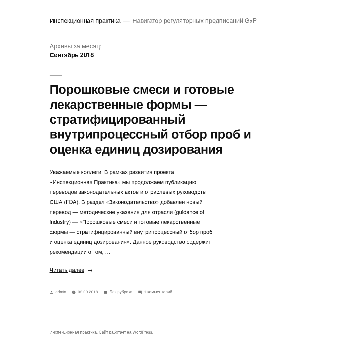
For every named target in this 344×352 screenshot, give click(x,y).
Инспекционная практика (85, 20)
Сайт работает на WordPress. (126, 332)
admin (60, 291)
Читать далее (71, 269)
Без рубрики (121, 291)
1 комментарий (158, 291)
